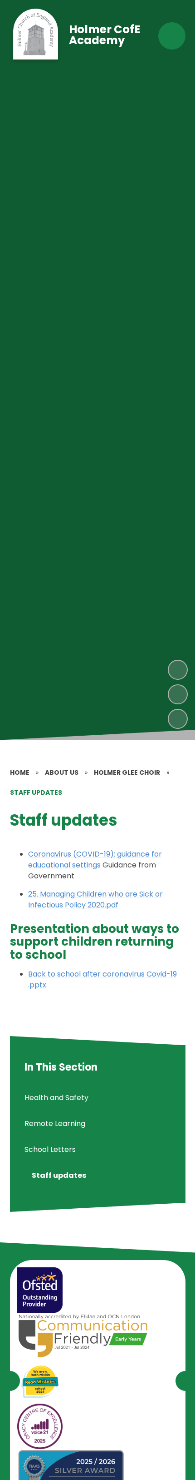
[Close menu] (171, 36)
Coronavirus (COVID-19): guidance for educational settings (95, 859)
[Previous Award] (10, 1381)
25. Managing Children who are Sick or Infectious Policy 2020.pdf (95, 899)
